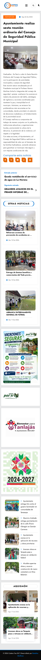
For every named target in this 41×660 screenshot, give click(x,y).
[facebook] (5, 160)
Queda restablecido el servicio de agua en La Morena (19, 178)
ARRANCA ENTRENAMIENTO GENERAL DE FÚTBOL (18, 313)
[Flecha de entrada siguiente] (36, 190)
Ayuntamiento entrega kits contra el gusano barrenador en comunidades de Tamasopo (29, 507)
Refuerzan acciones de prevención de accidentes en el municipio (18, 234)
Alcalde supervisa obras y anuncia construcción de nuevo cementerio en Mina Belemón (29, 569)
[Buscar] (33, 5)
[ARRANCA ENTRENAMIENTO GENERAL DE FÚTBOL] (20, 300)
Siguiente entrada (11, 185)
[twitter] (11, 160)
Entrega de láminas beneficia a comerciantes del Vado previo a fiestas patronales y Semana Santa (19, 273)
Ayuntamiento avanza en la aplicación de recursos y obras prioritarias (29, 539)
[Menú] (26, 5)
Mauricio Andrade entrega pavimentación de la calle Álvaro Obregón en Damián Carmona (29, 524)
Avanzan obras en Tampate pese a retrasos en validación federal (29, 553)
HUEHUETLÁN (9, 17)
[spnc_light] (39, 5)
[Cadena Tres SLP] (11, 5)
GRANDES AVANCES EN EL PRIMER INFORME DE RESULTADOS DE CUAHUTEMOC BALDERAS (18, 191)
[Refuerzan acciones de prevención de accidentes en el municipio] (20, 220)
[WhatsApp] (24, 160)
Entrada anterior (10, 173)
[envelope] (17, 160)
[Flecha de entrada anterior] (36, 177)
